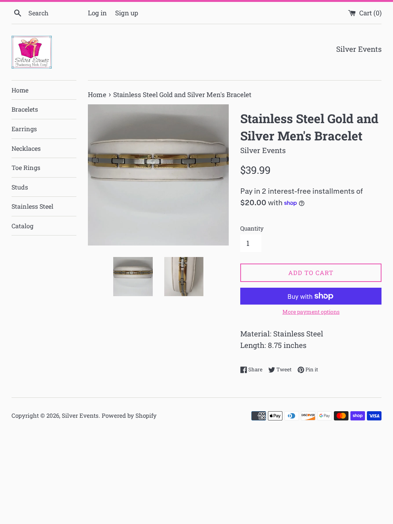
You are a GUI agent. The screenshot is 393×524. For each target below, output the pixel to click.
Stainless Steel (32, 206)
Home (20, 90)
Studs (20, 187)
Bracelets (25, 109)
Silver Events (80, 415)
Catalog (22, 226)
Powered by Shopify (129, 415)
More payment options (311, 311)
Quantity (252, 228)
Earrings (24, 129)
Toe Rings (26, 167)
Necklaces (26, 148)
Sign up (126, 12)
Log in (97, 12)
